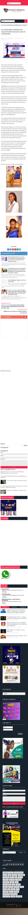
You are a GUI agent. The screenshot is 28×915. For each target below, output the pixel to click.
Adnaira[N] (20, 733)
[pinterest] (20, 906)
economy (11, 886)
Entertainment (20, 38)
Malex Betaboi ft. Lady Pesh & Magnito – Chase (17, 635)
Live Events (7, 39)
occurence (5, 891)
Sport (16, 882)
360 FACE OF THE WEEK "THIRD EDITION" (16, 490)
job (8, 889)
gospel (4, 889)
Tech (13, 884)
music (17, 889)
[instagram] (13, 1)
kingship (13, 889)
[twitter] (10, 1)
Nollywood (12, 879)
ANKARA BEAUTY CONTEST (8, 872)
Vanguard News (5, 589)
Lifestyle (3, 39)
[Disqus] (14, 389)
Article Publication (19, 872)
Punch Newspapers (6, 594)
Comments (23, 607)
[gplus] (11, 906)
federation (16, 886)
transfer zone (14, 894)
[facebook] (12, 1)
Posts (5, 727)
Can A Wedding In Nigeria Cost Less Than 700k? (17, 280)
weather (13, 896)
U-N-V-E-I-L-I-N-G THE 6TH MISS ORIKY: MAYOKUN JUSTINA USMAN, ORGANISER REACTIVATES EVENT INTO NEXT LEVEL (17, 292)
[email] (16, 906)
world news (18, 896)
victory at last (6, 896)
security (16, 891)
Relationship (6, 882)
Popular (14, 607)
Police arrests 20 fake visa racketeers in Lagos (17, 480)
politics (11, 891)
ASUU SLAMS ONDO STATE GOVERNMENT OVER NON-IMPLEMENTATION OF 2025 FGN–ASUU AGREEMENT (17, 624)
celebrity (5, 886)
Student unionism (7, 884)
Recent (5, 607)
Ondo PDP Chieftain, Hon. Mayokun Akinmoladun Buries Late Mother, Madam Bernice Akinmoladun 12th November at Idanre (17, 270)
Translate (7, 854)
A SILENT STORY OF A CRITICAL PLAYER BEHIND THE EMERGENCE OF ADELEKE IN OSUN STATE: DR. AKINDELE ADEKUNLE (16, 611)
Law (16, 877)
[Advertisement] (14, 354)
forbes (21, 886)
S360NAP (12, 882)
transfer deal (6, 894)
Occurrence (18, 879)
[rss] (15, 1)
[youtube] (17, 1)
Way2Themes (18, 904)
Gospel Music (6, 877)
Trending (18, 884)
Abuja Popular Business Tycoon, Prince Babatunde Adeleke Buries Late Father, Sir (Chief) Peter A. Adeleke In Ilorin (16, 259)
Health (12, 877)
